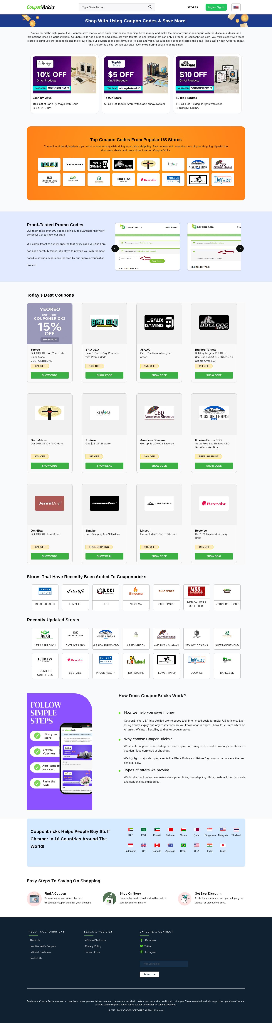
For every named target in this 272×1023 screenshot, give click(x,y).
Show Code (49, 375)
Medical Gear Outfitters (196, 604)
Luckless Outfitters (45, 673)
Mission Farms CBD (208, 440)
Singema (136, 604)
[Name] (150, 7)
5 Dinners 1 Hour (227, 604)
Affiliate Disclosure (95, 940)
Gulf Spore (166, 604)
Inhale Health (45, 604)
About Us (35, 940)
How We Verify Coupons (43, 946)
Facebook (150, 940)
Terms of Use (92, 952)
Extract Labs (75, 645)
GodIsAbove (39, 440)
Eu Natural (136, 672)
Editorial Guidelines (40, 952)
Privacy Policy (93, 946)
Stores (192, 7)
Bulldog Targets (205, 349)
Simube (90, 530)
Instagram (150, 952)
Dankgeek (227, 672)
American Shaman (152, 440)
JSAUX (145, 349)
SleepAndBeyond (227, 645)
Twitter (148, 946)
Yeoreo (35, 349)
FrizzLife (75, 604)
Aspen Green (136, 645)
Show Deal (104, 465)
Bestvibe (201, 530)
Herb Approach (45, 645)
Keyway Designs (196, 645)
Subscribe (149, 974)
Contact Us (36, 958)
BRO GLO (92, 349)
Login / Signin (216, 7)
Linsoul (145, 530)
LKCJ (106, 604)
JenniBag (37, 530)
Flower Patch (166, 672)
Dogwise (197, 672)
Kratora (90, 440)
